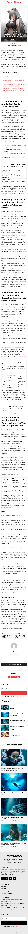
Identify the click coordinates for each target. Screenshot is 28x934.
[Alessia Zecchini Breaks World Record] (5, 707)
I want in (13, 692)
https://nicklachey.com (14, 654)
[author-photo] (2, 770)
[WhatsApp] (19, 677)
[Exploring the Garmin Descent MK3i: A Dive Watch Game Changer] (5, 728)
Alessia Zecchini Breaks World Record (12, 768)
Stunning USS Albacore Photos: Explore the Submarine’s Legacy (18, 721)
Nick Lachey (15, 43)
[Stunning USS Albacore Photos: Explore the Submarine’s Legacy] (5, 721)
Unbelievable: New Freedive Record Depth (13, 792)
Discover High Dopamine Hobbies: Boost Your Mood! (17, 734)
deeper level (23, 356)
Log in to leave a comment (14, 664)
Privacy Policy (18, 696)
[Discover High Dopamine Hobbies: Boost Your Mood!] (5, 734)
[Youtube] (14, 878)
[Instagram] (6, 878)
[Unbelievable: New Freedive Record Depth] (5, 714)
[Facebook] (9, 677)
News (2, 901)
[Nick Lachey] (14, 646)
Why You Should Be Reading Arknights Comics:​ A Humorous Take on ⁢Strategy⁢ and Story (14, 90)
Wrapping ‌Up (6, 97)
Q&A (4, 94)
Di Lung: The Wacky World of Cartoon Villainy (7, 636)
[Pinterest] (15, 677)
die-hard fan (4, 62)
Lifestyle (14, 31)
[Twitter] (12, 677)
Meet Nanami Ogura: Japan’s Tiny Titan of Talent (20, 636)
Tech (2, 910)
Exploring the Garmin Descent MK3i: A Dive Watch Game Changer (17, 728)
